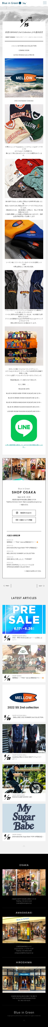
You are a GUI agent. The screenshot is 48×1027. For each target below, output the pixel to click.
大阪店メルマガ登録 (25, 520)
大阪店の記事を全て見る (33, 571)
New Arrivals (38, 37)
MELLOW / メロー (22, 37)
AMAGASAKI (24, 912)
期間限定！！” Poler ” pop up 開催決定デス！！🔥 (22, 542)
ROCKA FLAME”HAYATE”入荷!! (22, 797)
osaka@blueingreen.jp (33, 502)
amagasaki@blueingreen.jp (24, 953)
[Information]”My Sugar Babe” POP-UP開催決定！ (22, 548)
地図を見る (24, 505)
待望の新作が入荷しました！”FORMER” (19, 559)
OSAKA (24, 865)
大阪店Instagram (25, 513)
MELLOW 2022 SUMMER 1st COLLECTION (21, 553)
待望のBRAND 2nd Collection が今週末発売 (24, 32)
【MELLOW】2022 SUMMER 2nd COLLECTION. (28, 717)
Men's (31, 37)
